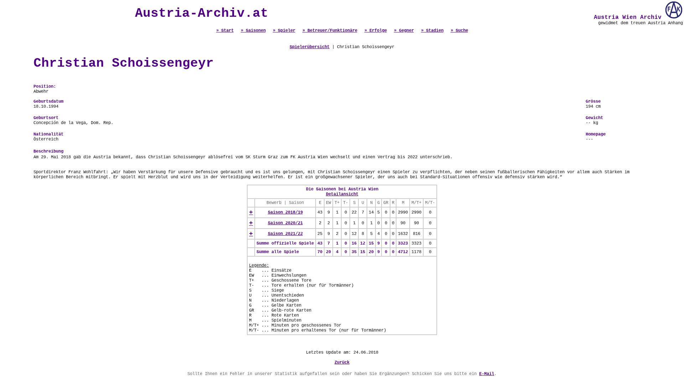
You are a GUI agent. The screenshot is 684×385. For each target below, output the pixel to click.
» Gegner (404, 30)
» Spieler (284, 30)
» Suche (459, 30)
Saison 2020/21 (285, 223)
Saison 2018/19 (285, 212)
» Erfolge (375, 30)
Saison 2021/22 (285, 233)
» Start (225, 30)
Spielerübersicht (310, 47)
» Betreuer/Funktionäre (329, 30)
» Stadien (432, 30)
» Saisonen (253, 30)
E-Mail (486, 373)
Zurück (342, 362)
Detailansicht (342, 194)
